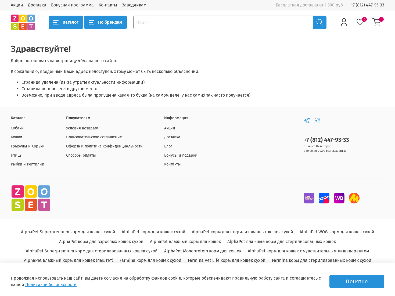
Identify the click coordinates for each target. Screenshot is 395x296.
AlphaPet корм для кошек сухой (153, 231)
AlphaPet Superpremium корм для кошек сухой (68, 231)
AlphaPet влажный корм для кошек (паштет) (68, 260)
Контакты (108, 5)
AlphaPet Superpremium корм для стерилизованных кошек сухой (92, 250)
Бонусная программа (72, 5)
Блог (168, 146)
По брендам (110, 22)
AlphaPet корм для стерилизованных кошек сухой (242, 231)
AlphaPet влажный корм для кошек (185, 241)
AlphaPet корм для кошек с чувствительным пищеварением (308, 250)
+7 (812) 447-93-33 (367, 5)
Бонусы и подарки (181, 155)
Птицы (17, 155)
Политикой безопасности (51, 284)
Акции (17, 5)
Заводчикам (134, 5)
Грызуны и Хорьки (28, 146)
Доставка (37, 5)
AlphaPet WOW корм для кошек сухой (337, 231)
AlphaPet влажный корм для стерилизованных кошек (281, 241)
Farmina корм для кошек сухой (150, 260)
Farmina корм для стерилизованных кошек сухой (321, 260)
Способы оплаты (81, 155)
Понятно (357, 281)
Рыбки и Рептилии (27, 164)
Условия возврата (82, 128)
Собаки (17, 128)
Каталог (70, 22)
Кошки (16, 137)
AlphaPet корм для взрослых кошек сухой (101, 241)
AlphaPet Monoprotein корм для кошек (202, 250)
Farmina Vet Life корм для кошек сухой (226, 260)
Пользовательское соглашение (94, 137)
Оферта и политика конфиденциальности (104, 146)
